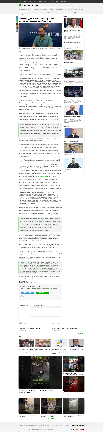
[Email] (17, 30)
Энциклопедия (42, 1)
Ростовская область (51, 9)
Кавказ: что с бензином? (24, 12)
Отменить (57, 318)
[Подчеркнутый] (35, 307)
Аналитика (35, 1)
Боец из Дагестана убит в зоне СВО (26, 325)
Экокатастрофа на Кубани (79, 12)
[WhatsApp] (17, 21)
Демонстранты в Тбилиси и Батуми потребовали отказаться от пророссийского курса (26, 351)
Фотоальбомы (64, 1)
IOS (27, 263)
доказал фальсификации (42, 176)
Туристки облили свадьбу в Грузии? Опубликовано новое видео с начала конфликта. (73, 374)
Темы (25, 1)
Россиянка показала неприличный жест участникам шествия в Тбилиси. (49, 415)
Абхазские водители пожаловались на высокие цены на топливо (72, 79)
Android (23, 263)
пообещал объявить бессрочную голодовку (47, 68)
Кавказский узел (29, 62)
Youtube (56, 268)
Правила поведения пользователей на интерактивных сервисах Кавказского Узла (41, 429)
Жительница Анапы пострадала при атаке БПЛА (29, 328)
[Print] (17, 32)
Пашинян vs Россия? (51, 12)
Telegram (37, 268)
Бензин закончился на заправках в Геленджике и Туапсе (42, 350)
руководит (43, 218)
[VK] (17, 17)
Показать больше (51, 418)
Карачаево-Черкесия (22, 9)
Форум (48, 1)
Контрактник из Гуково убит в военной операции (62, 325)
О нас (53, 425)
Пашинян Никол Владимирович (71, 141)
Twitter (22, 268)
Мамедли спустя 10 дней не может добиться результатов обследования (76, 350)
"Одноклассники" (44, 269)
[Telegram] (17, 19)
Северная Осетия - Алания (59, 9)
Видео (57, 1)
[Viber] (17, 22)
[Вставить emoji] (40, 307)
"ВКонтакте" (37, 269)
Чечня (76, 9)
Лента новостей (24, 14)
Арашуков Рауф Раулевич (69, 156)
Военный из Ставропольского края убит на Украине (30, 331)
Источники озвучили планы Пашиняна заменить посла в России (72, 117)
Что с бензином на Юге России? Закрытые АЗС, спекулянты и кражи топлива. (73, 415)
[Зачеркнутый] (37, 307)
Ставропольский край (71, 9)
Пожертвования (67, 425)
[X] (17, 24)
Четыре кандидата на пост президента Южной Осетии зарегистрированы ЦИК (72, 41)
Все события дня (81, 333)
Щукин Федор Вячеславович (70, 171)
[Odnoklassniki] (17, 26)
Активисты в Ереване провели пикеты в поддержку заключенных (72, 61)
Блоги (53, 1)
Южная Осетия (80, 9)
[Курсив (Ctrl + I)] (33, 307)
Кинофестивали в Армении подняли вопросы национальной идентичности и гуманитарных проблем (59, 351)
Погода (70, 1)
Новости (20, 1)
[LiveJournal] (17, 28)
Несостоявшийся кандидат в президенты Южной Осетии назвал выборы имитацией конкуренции (73, 30)
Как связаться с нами (59, 425)
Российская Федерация (43, 9)
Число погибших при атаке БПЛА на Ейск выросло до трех (64, 328)
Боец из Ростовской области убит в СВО (60, 331)
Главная (20, 14)
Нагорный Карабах (36, 9)
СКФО (65, 9)
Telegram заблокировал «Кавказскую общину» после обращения (72, 393)
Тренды (29, 1)
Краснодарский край (29, 9)
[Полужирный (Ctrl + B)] (31, 307)
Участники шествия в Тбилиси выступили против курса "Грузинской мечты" (73, 98)
